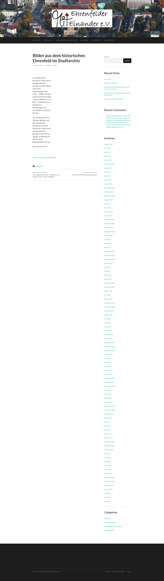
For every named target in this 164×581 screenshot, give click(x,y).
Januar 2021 (108, 299)
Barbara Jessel (51, 65)
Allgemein (39, 166)
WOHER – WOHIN (110, 83)
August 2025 (108, 168)
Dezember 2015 (109, 477)
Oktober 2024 (109, 192)
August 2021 (108, 291)
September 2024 (109, 196)
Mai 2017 (107, 426)
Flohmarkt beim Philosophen (113, 99)
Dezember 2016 (109, 442)
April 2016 (107, 465)
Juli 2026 (107, 148)
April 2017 (107, 430)
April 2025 (107, 180)
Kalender (84, 40)
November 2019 (109, 346)
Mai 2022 (107, 271)
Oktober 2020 (109, 311)
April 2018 (107, 394)
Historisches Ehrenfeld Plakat (44, 157)
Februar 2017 (108, 438)
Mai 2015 (107, 501)
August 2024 (108, 200)
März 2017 (107, 434)
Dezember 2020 (109, 303)
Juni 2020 (107, 319)
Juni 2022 (107, 267)
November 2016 (109, 446)
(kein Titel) (107, 79)
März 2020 (107, 331)
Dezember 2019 (109, 342)
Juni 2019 (107, 358)
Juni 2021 (107, 295)
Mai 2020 (107, 323)
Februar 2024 (108, 212)
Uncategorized (109, 530)
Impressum (96, 40)
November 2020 (109, 307)
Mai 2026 (107, 152)
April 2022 (107, 275)
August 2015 (108, 489)
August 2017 (108, 418)
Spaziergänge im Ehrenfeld (112, 526)
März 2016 (107, 469)
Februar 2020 (108, 334)
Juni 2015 (107, 497)
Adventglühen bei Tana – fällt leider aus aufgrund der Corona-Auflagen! (46, 175)
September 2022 (109, 259)
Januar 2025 (108, 184)
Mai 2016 (107, 461)
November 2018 (109, 378)
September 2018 (109, 386)
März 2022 (107, 279)
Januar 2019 (108, 374)
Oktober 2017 (109, 414)
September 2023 (109, 231)
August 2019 (108, 354)
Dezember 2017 (109, 406)
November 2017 (109, 410)
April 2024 (107, 208)
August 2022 (108, 263)
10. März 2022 (38, 65)
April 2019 (107, 366)
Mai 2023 (107, 243)
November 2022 (109, 255)
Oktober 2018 (109, 382)
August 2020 (108, 315)
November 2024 (109, 188)
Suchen (106, 57)
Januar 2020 (108, 338)
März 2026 (107, 160)
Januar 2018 (108, 402)
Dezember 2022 (109, 251)
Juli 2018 (107, 390)
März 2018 (107, 398)
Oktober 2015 (109, 485)
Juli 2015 (107, 493)
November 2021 (109, 283)
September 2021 (109, 287)
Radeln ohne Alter (110, 522)
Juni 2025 (107, 172)
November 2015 (109, 481)
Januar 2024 (108, 215)
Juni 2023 (107, 239)
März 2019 (107, 370)
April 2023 (107, 247)
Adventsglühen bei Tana (115, 127)
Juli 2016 (107, 453)
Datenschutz (109, 40)
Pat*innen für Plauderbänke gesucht (84, 174)
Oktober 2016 (109, 450)
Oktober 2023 (109, 227)
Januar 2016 (108, 473)
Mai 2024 (107, 204)
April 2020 (107, 327)
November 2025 (109, 164)
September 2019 (109, 350)
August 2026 (108, 144)
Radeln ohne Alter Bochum (66, 40)
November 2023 (109, 223)
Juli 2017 (107, 422)
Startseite (37, 40)
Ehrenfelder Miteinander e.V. (49, 571)
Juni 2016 (107, 457)
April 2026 (107, 156)
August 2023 (108, 235)
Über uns (47, 40)
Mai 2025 (107, 176)
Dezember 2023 (109, 219)
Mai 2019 (107, 362)
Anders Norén (119, 571)
